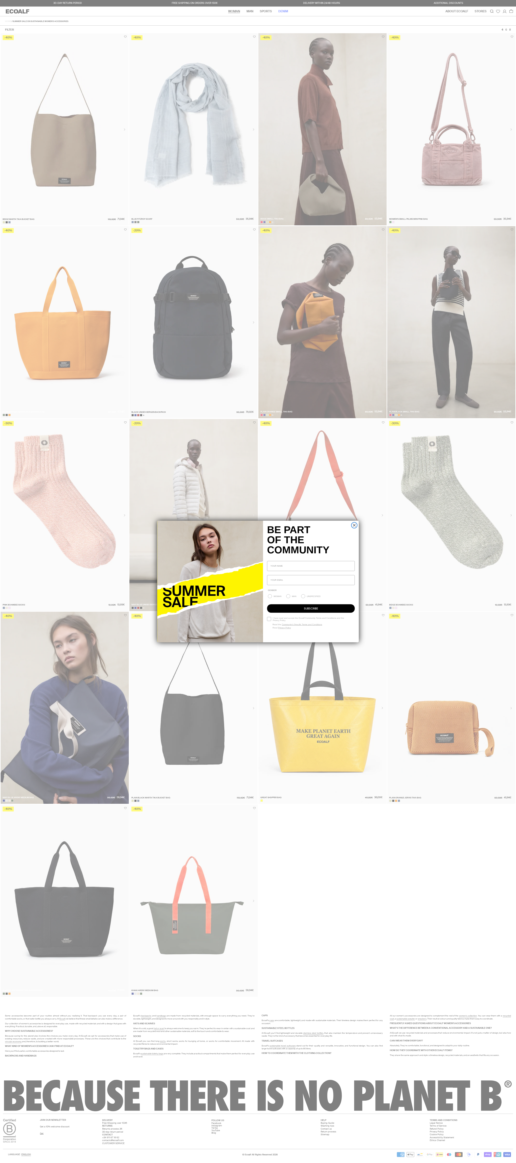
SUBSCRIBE (311, 608)
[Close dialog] (354, 525)
